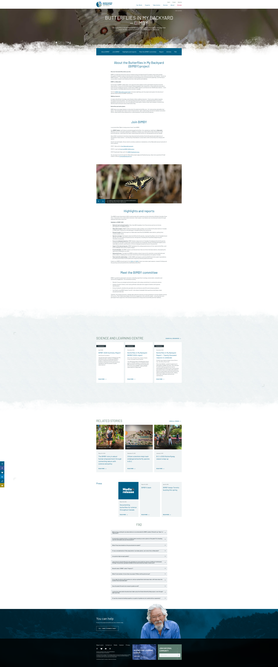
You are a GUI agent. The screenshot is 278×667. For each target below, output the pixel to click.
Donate (179, 5)
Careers (121, 645)
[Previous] (98, 201)
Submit (178, 655)
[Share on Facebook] (2, 468)
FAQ (175, 52)
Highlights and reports (129, 52)
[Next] (103, 201)
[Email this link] (2, 485)
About (172, 5)
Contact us (108, 645)
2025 (137, 261)
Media (115, 645)
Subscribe (180, 2)
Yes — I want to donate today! (107, 628)
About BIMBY (105, 52)
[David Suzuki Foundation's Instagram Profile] (110, 648)
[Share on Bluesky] (2, 472)
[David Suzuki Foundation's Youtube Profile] (106, 648)
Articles (168, 52)
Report (161, 52)
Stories (165, 5)
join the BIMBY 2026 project (127, 149)
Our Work (139, 5)
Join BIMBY (116, 52)
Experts (147, 5)
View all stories (174, 421)
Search (168, 2)
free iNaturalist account (127, 146)
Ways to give (99, 645)
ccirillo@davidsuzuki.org (125, 156)
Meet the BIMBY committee (147, 52)
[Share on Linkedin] (2, 476)
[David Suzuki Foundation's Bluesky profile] (101, 648)
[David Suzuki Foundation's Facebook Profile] (97, 648)
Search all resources (172, 338)
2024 (132, 261)
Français (174, 2)
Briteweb (114, 659)
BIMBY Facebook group (133, 152)
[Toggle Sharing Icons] (2, 463)
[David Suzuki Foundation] (104, 4)
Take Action (156, 5)
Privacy (128, 645)
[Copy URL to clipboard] (2, 481)
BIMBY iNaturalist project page (123, 92)
